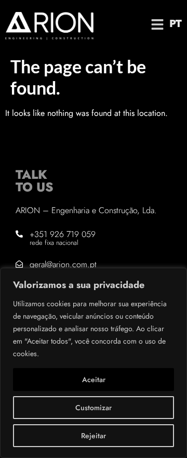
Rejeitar (93, 435)
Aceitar (93, 379)
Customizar (93, 407)
